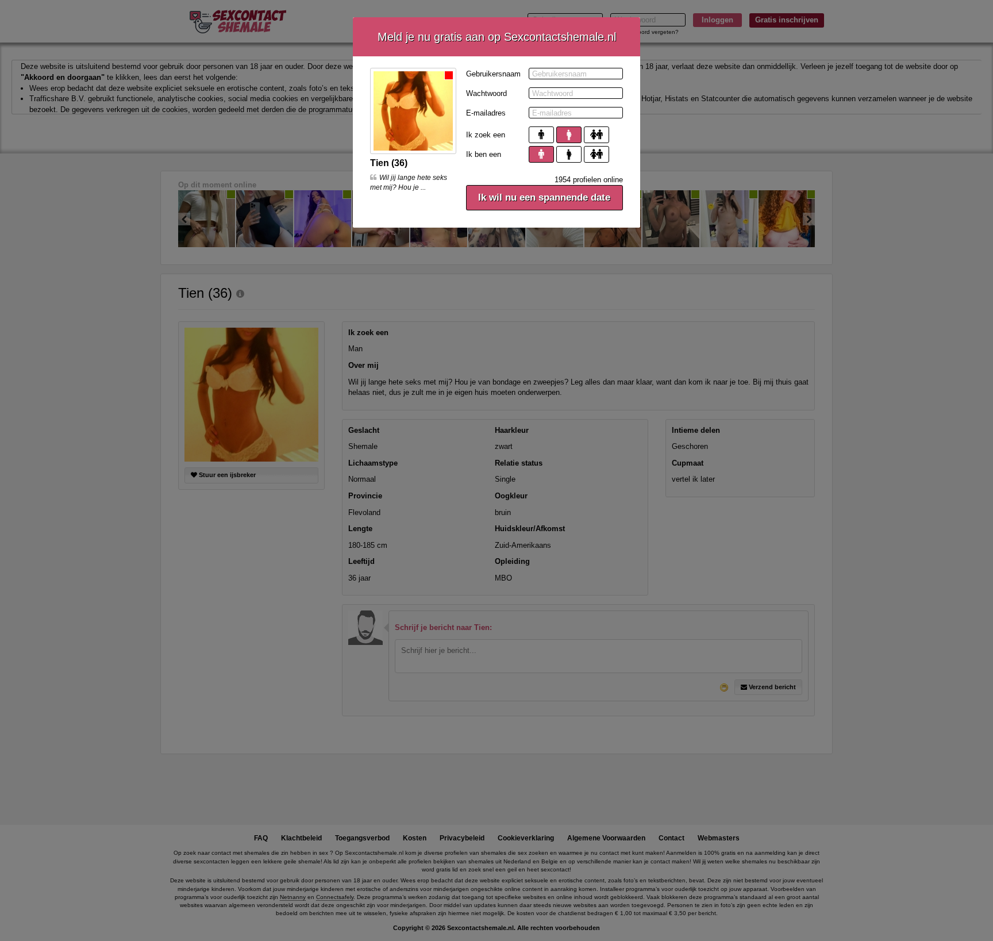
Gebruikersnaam (493, 74)
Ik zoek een (485, 134)
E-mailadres (486, 113)
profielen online (589, 179)
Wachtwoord (486, 93)
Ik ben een (483, 154)
